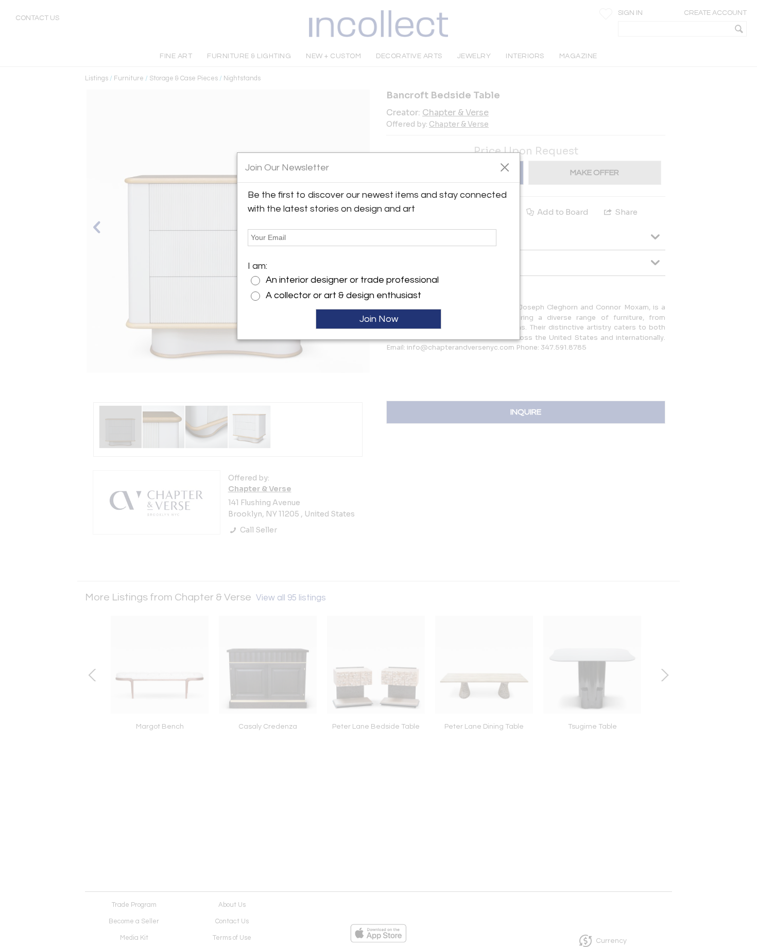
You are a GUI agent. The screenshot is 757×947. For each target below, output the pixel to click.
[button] (504, 166)
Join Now (378, 319)
